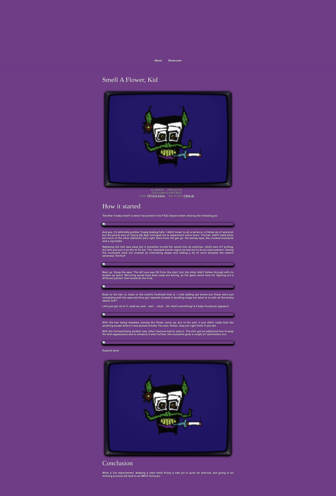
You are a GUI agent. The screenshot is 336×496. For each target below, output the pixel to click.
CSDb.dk (189, 196)
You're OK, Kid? (140, 235)
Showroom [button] (175, 60)
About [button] (158, 60)
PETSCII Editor (156, 196)
